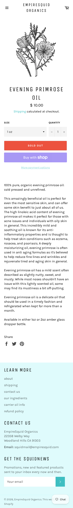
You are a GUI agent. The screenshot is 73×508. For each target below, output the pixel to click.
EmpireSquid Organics (36, 7)
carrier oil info (14, 405)
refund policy (14, 411)
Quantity (54, 122)
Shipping (20, 111)
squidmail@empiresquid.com (36, 447)
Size (7, 122)
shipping (11, 385)
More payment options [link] (35, 167)
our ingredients (15, 398)
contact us (12, 392)
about (8, 378)
